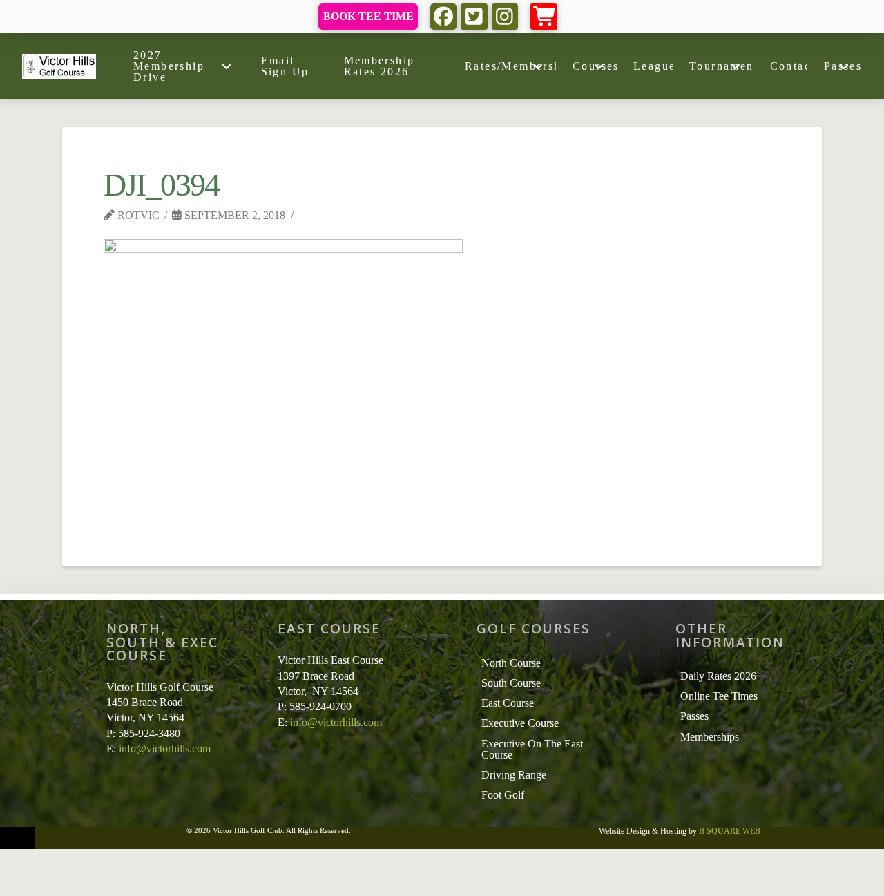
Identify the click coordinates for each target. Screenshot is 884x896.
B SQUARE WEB (729, 831)
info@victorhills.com (165, 748)
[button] (543, 16)
